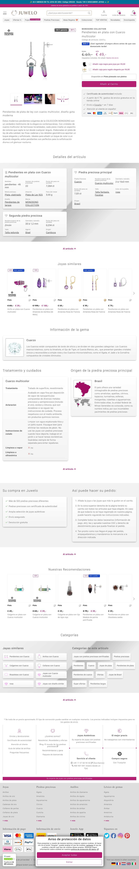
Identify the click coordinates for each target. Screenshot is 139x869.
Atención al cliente (19, 744)
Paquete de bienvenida (53, 754)
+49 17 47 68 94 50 (81, 763)
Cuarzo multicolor (104, 183)
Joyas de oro (8, 816)
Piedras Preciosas (51, 20)
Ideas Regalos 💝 (70, 20)
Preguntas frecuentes (19, 752)
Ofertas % (17, 20)
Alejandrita (109, 800)
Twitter (106, 835)
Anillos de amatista (78, 804)
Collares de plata (10, 812)
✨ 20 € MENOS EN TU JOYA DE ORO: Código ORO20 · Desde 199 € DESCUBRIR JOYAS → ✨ (69, 2)
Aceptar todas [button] (69, 855)
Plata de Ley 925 (34, 194)
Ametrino (108, 812)
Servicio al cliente (86, 758)
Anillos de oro (9, 796)
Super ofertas (79, 684)
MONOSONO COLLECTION (32, 203)
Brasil (77, 203)
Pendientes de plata (125, 665)
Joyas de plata (105, 665)
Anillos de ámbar (77, 808)
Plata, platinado (13, 194)
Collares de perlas (11, 808)
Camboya (51, 232)
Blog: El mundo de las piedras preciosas (53, 745)
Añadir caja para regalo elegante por (111, 69)
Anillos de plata (10, 800)
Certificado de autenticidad (19, 740)
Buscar (89, 13)
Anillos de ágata (77, 796)
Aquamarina (42, 800)
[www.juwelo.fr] (118, 864)
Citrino (39, 804)
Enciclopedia (129, 20)
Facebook (113, 835)
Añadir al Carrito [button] (109, 84)
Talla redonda (12, 232)
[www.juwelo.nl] (124, 864)
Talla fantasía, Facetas (102, 193)
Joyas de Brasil (115, 675)
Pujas (32, 20)
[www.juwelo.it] (134, 864)
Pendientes (78, 665)
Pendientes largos (98, 684)
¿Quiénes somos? (53, 736)
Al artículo (68, 248)
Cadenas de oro (10, 804)
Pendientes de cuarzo (83, 675)
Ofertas (100, 675)
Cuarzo (78, 181)
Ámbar (107, 808)
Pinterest (127, 835)
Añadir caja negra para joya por (109, 64)
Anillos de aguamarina (80, 800)
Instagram (120, 835)
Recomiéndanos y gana (52, 750)
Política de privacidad (20, 860)
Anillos (6, 792)
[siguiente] (133, 293)
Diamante (41, 816)
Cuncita (40, 812)
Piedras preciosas (121, 656)
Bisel (28, 232)
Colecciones (87, 20)
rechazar (89, 845)
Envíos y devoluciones (19, 736)
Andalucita (108, 816)
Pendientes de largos (12, 203)
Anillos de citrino (77, 816)
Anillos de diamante (79, 792)
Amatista (41, 796)
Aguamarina (109, 796)
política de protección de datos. (83, 849)
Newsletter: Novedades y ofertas (52, 740)
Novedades (115, 20)
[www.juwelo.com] (129, 864)
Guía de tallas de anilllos (19, 748)
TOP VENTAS (101, 20)
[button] (5, 13)
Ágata (39, 792)
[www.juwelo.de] (113, 864)
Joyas (6, 20)
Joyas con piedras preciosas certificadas (91, 656)
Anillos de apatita (78, 812)
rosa (118, 192)
